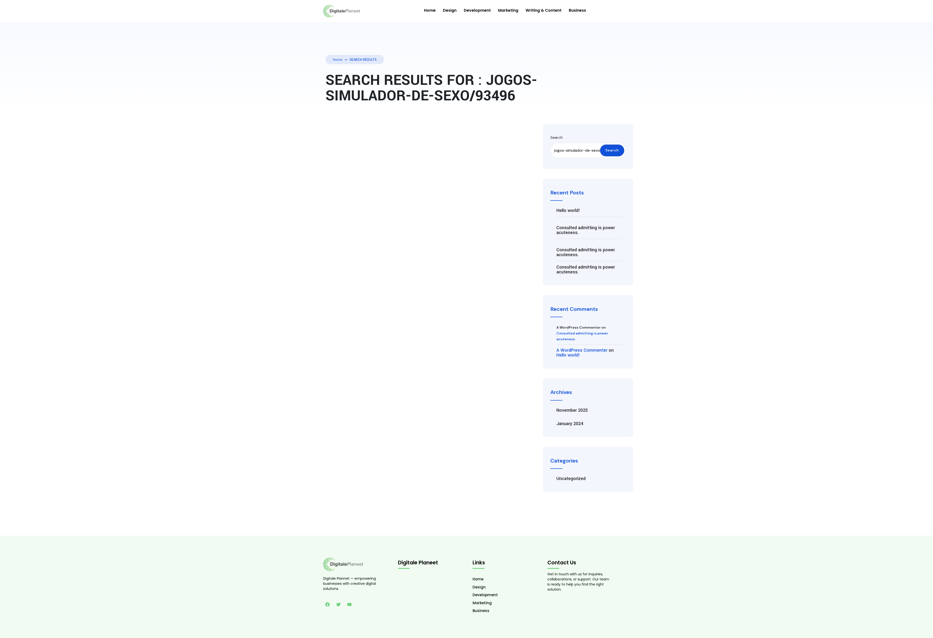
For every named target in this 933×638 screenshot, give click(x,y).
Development (477, 10)
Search (556, 137)
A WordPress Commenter (581, 350)
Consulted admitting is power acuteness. (585, 230)
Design (450, 10)
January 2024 (569, 423)
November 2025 (572, 410)
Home (430, 10)
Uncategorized (571, 478)
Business (577, 10)
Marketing (508, 10)
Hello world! (568, 210)
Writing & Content (544, 10)
